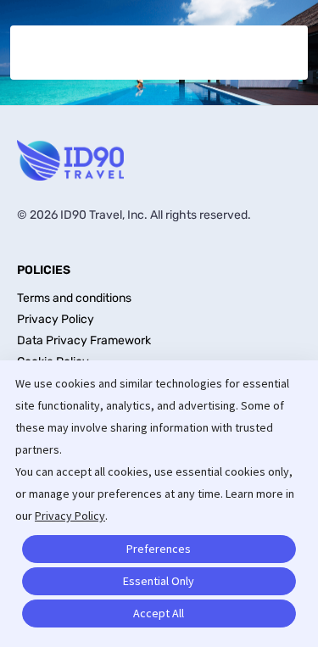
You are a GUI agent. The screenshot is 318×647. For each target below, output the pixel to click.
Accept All (158, 613)
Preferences (158, 548)
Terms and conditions (74, 298)
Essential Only (158, 580)
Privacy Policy (70, 515)
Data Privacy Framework (84, 340)
